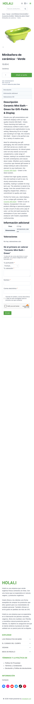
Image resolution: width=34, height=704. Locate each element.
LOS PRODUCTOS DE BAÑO (12, 639)
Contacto (5, 680)
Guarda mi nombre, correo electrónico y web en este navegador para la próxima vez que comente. (18, 298)
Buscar (25, 9)
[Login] (22, 3)
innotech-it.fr (26, 699)
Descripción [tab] (7, 90)
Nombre (7, 280)
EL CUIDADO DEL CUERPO (11, 643)
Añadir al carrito (21, 75)
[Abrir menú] (30, 3)
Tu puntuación (9, 263)
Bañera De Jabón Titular (14, 84)
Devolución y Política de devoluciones (18, 668)
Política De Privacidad (12, 663)
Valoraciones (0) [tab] (8, 97)
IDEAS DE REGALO (8, 652)
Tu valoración (9, 268)
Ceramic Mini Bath (10, 170)
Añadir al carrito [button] (11, 364)
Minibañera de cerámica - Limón (16, 442)
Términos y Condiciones (13, 666)
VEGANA (5, 647)
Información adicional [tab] (10, 93)
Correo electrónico (11, 288)
